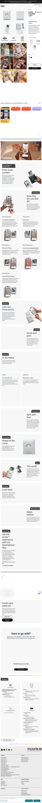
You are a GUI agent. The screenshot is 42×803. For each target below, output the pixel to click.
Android (11, 565)
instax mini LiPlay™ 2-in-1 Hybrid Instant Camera (10, 766)
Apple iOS (6, 565)
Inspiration (3, 788)
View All (39, 102)
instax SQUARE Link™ (25, 758)
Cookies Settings (4, 800)
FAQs (22, 782)
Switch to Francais (37, 4)
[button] (6, 15)
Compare (34, 64)
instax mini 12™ (4, 762)
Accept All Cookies (29, 800)
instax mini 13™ (4, 764)
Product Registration (25, 781)
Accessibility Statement (25, 794)
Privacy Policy (24, 790)
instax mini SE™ (4, 758)
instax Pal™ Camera (6, 773)
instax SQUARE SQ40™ (5, 769)
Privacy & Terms (24, 788)
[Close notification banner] (40, 1)
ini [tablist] (7, 620)
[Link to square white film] (21, 652)
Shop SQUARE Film (21, 669)
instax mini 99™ (4, 760)
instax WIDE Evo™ (4, 770)
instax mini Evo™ (4, 761)
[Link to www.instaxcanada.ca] (3, 6)
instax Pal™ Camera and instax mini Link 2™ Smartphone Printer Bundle (10, 775)
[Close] (40, 797)
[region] (21, 799)
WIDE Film (3, 783)
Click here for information (8, 693)
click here (29, 2)
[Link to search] (11, 750)
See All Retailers (35, 68)
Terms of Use (23, 792)
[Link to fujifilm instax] (9, 750)
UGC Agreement (24, 793)
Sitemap (22, 783)
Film (2, 779)
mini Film (2, 781)
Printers (23, 755)
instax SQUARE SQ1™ (5, 768)
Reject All (37, 800)
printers (29, 9)
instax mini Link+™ (24, 761)
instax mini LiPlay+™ (5, 765)
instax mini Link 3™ (24, 757)
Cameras (3, 755)
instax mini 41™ (4, 757)
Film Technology (4, 785)
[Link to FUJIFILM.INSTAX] (6, 750)
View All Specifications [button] (7, 740)
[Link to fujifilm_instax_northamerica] (2, 750)
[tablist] (7, 617)
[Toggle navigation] (39, 6)
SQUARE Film (3, 782)
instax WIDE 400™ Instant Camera (7, 772)
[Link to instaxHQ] (4, 750)
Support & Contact (25, 779)
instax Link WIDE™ (24, 760)
